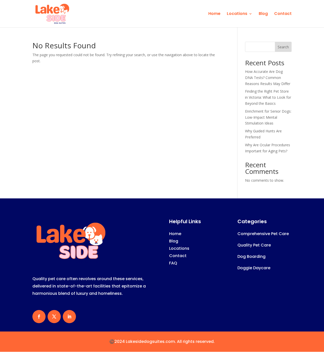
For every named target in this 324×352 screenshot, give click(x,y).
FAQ (173, 263)
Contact (283, 14)
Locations (237, 14)
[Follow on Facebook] (39, 316)
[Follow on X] (54, 316)
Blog (263, 14)
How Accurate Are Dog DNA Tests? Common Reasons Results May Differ (267, 77)
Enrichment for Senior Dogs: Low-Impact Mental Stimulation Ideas (268, 117)
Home (214, 14)
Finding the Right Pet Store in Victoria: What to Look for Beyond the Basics (268, 97)
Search (283, 47)
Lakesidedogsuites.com (150, 341)
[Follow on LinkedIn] (69, 316)
